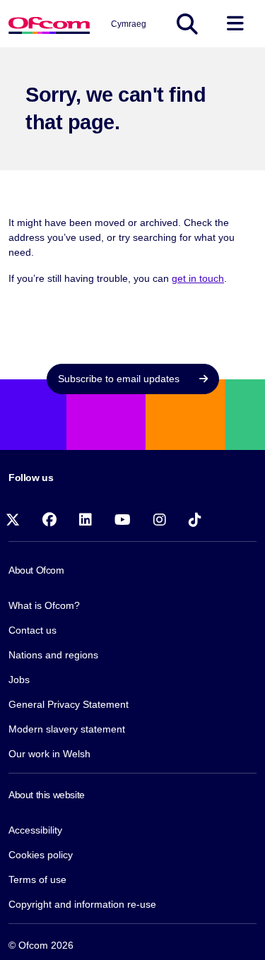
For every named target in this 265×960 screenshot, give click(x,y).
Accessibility (35, 830)
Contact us (32, 630)
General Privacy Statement (68, 704)
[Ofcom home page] (49, 23)
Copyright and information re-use (82, 904)
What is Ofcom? (44, 605)
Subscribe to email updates (120, 378)
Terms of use (37, 879)
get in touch (198, 278)
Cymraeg (128, 24)
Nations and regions (53, 654)
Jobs (19, 679)
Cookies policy (40, 854)
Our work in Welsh (49, 753)
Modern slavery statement (66, 729)
